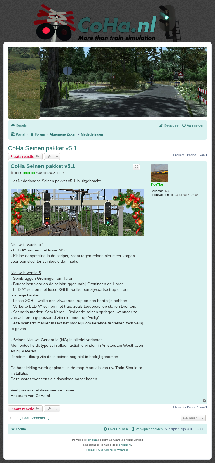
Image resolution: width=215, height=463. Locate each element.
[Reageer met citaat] (136, 165)
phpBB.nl (125, 442)
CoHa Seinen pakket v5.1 (42, 146)
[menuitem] (19, 123)
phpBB (92, 437)
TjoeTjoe (157, 182)
